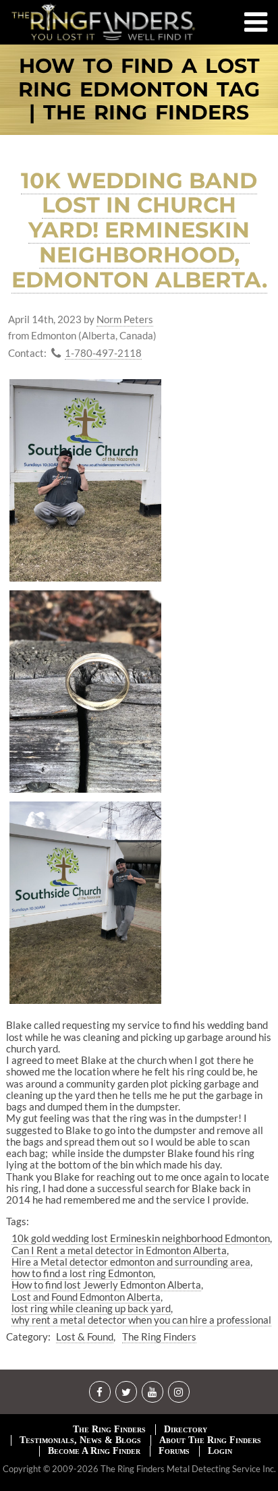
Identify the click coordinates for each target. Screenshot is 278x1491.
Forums (174, 1451)
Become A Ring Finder (94, 1451)
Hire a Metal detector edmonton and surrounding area (130, 1262)
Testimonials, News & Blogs (80, 1440)
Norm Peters (124, 319)
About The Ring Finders (210, 1440)
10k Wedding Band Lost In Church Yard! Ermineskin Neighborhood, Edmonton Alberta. (139, 230)
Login (220, 1451)
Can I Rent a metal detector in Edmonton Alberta (119, 1250)
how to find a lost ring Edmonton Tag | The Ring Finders (139, 90)
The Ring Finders (159, 1336)
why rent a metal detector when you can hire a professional (141, 1320)
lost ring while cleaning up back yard (91, 1308)
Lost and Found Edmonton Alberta (86, 1297)
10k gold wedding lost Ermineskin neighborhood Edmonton (140, 1238)
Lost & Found (84, 1336)
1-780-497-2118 (103, 353)
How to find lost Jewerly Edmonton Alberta (106, 1284)
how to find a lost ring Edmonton (82, 1273)
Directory (185, 1429)
